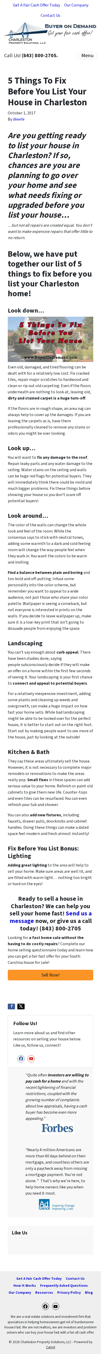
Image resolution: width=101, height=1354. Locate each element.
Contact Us (50, 15)
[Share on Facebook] (11, 1006)
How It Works (24, 1285)
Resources (44, 1292)
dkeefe (19, 119)
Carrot (50, 1347)
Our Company (76, 5)
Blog (89, 1292)
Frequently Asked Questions (64, 1285)
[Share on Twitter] (21, 1006)
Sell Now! (50, 975)
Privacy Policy (69, 1292)
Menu (87, 55)
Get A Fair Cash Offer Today (36, 5)
